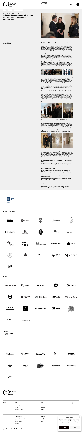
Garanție (17, 423)
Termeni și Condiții (19, 416)
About (42, 404)
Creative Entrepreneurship (20, 405)
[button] (79, 417)
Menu (77, 4)
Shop (71, 4)
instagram (43, 418)
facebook (43, 416)
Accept (64, 427)
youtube (43, 419)
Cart (65, 4)
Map (64, 402)
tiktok (42, 421)
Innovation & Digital (19, 409)
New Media (17, 411)
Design (16, 407)
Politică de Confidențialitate (73, 429)
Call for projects (44, 405)
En (71, 402)
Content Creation (19, 404)
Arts (16, 402)
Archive (42, 409)
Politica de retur (18, 421)
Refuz (75, 427)
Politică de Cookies (64, 429)
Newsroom (43, 407)
